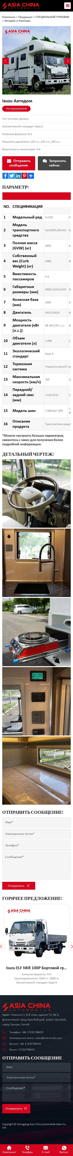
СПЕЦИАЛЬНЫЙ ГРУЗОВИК (52, 17)
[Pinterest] (24, 176)
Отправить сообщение (20, 163)
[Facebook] (5, 176)
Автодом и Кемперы (17, 20)
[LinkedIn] (18, 176)
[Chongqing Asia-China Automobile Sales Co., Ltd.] (20, 5)
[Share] (31, 176)
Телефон (27, 1152)
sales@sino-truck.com (48, 1038)
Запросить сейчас (57, 163)
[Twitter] (12, 176)
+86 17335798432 (32, 1032)
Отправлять (16, 886)
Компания (8, 17)
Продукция (25, 17)
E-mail (46, 1152)
